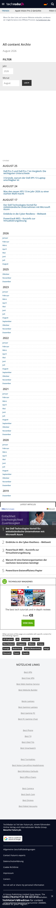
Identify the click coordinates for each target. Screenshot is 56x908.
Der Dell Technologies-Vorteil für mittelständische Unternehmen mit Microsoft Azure (26, 207)
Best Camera (28, 788)
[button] (3, 4)
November (6, 278)
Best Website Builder (28, 690)
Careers (6, 879)
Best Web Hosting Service (28, 684)
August (5, 264)
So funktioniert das (43, 20)
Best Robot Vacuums (28, 806)
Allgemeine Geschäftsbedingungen (19, 849)
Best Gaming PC (28, 713)
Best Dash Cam (28, 794)
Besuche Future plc (12, 830)
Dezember (6, 281)
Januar (5, 238)
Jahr (5, 66)
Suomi (16, 653)
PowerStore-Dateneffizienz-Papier (24, 570)
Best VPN (28, 672)
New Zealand (8, 644)
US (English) (8, 639)
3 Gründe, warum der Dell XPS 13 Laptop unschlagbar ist (24, 179)
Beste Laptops (28, 701)
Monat (6, 77)
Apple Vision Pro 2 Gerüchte (28, 10)
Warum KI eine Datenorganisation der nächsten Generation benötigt (26, 561)
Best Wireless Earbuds (28, 771)
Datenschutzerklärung (13, 861)
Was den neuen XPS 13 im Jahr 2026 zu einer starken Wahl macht (26, 192)
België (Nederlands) (33, 648)
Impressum (8, 873)
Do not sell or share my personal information (23, 885)
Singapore (21, 644)
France (40, 644)
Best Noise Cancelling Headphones (28, 765)
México (32, 644)
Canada (36, 639)
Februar (5, 241)
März (4, 245)
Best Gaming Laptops (28, 707)
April (4, 249)
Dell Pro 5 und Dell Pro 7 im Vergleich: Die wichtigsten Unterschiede (24, 172)
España (26, 653)
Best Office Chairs (28, 777)
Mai (4, 252)
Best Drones (28, 800)
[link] (20, 581)
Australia (25, 639)
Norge (46, 648)
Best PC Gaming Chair (28, 719)
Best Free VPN (28, 678)
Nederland (17, 648)
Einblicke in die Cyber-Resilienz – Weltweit (24, 213)
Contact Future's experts (14, 855)
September (7, 321)
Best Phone (28, 730)
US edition (23, 900)
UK (17, 639)
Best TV (28, 736)
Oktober (5, 274)
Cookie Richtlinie (10, 867)
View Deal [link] (28, 623)
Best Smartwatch (28, 748)
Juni (4, 256)
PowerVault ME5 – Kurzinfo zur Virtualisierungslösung (19, 219)
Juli (3, 260)
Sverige (6, 648)
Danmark (7, 653)
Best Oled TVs (28, 742)
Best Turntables (28, 759)
